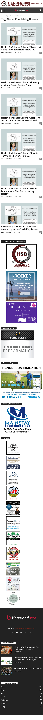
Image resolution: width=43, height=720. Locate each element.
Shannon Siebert (6, 52)
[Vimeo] (31, 633)
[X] (26, 633)
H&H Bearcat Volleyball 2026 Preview (28, 668)
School (3, 703)
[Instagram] (22, 633)
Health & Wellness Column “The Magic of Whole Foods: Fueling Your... (20, 83)
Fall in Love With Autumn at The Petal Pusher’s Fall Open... (26, 648)
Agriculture (4, 700)
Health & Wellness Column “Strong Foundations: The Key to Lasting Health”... (19, 191)
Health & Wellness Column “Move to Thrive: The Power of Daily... (19, 154)
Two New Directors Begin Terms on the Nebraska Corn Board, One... (27, 659)
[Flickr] (17, 633)
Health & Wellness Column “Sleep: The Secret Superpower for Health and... (20, 119)
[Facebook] (12, 633)
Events (3, 697)
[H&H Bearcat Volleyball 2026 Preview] (6, 671)
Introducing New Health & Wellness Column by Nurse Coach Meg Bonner (20, 228)
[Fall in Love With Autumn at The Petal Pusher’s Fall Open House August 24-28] (6, 650)
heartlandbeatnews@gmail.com (25, 628)
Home (2, 16)
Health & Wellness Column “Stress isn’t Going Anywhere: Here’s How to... (21, 48)
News (3, 687)
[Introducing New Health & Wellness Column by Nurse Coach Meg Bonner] (21, 213)
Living (3, 707)
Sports (3, 690)
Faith (2, 693)
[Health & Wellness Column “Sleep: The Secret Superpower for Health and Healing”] (21, 105)
